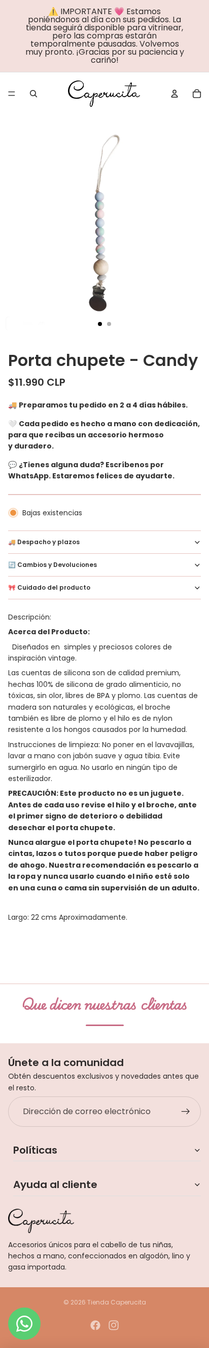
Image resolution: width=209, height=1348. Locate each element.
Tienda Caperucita (116, 1302)
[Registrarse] (185, 1111)
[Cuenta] (174, 94)
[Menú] (11, 93)
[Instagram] (114, 1325)
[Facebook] (95, 1325)
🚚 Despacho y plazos (44, 542)
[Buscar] (33, 94)
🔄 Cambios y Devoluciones (52, 564)
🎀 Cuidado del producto (49, 587)
